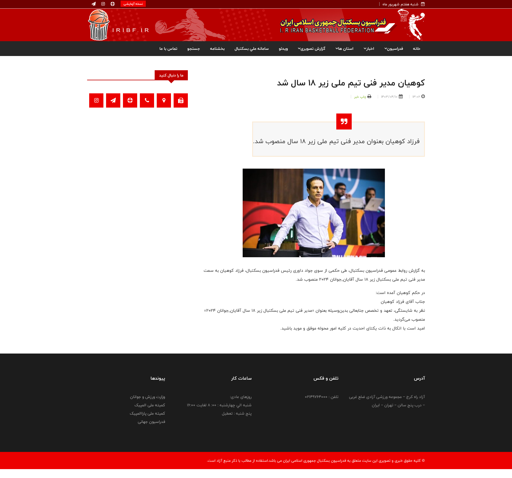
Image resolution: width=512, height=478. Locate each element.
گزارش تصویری (312, 48)
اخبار (370, 48)
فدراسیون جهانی (151, 421)
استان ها (345, 48)
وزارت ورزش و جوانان (147, 396)
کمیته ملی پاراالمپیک (147, 413)
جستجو (193, 48)
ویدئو (283, 48)
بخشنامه (217, 48)
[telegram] (94, 4)
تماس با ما (168, 48)
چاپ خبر (360, 97)
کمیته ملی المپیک (150, 405)
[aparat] (112, 4)
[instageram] (102, 4)
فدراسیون (395, 48)
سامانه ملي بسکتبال (252, 48)
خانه (416, 48)
